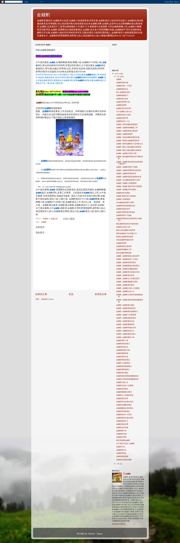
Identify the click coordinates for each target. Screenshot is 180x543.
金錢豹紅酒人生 (122, 382)
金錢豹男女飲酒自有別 (124, 402)
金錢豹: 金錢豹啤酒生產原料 (127, 131)
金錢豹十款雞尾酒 (123, 363)
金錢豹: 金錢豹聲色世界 (125, 275)
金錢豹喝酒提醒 (122, 456)
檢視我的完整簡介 (119, 524)
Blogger (100, 534)
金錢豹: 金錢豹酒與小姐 (125, 337)
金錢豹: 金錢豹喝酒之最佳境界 (127, 256)
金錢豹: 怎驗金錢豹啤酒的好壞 (127, 137)
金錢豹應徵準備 (122, 82)
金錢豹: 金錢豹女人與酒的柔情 (127, 278)
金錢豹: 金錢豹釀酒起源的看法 (127, 266)
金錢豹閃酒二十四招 (124, 86)
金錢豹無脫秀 (121, 105)
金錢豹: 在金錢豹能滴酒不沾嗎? (128, 180)
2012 (117, 74)
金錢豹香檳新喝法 (123, 360)
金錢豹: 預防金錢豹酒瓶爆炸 (127, 124)
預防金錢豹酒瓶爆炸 (124, 253)
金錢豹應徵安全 (122, 89)
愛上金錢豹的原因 (123, 92)
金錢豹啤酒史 (121, 453)
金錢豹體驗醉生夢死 (124, 392)
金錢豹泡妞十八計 (123, 121)
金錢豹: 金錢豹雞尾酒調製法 (127, 311)
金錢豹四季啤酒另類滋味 (125, 212)
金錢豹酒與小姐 (122, 340)
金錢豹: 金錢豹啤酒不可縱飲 (127, 167)
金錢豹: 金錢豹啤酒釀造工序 (127, 128)
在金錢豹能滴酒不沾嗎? (125, 202)
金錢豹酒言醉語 (122, 389)
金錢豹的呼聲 (121, 437)
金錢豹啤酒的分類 (123, 350)
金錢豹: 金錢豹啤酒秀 (124, 134)
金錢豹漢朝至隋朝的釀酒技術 (127, 376)
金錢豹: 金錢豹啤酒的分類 (126, 328)
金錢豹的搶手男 (122, 118)
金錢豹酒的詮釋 (122, 424)
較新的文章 (41, 294)
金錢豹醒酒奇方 (122, 421)
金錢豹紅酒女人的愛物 (124, 385)
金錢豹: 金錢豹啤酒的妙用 (126, 173)
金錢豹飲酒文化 (122, 347)
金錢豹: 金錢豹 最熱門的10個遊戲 (129, 186)
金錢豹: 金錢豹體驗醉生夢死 (127, 282)
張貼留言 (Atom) (47, 299)
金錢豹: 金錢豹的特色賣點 (126, 189)
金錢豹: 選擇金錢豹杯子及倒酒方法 (129, 144)
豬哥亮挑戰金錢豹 (123, 440)
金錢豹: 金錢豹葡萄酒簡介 (126, 308)
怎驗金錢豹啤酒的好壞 (124, 240)
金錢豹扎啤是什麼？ (124, 227)
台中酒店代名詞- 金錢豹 (125, 443)
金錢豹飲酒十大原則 (124, 414)
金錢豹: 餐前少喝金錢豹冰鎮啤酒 (128, 147)
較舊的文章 (101, 294)
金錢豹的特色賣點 (123, 193)
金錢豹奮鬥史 (121, 431)
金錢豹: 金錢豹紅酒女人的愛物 (127, 288)
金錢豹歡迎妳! (121, 434)
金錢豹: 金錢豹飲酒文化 (125, 331)
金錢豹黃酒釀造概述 (124, 405)
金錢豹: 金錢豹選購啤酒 (125, 324)
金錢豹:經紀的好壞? (123, 108)
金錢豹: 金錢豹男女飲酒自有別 (127, 272)
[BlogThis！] (66, 219)
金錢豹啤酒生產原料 (124, 246)
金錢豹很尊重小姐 (123, 102)
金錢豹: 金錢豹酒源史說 (125, 321)
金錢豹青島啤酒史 (123, 411)
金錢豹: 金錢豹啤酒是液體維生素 (128, 177)
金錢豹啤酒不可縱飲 (124, 215)
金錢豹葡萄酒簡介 (123, 369)
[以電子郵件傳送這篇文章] (64, 219)
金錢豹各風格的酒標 (124, 460)
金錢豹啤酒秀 (121, 243)
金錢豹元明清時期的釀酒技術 (127, 379)
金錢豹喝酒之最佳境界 (124, 418)
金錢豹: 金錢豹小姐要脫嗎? (126, 183)
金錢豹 (43, 14)
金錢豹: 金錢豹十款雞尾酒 (126, 315)
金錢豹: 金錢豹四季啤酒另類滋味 (128, 170)
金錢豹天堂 (120, 447)
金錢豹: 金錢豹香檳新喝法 (126, 318)
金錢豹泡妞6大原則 (123, 115)
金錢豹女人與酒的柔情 (124, 395)
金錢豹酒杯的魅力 (123, 344)
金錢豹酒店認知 (122, 99)
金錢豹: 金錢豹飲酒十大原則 (127, 259)
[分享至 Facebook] (71, 219)
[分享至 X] (69, 219)
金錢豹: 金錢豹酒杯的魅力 (126, 334)
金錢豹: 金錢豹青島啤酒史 (126, 262)
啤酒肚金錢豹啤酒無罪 (124, 237)
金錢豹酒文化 (121, 450)
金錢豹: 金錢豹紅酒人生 (125, 291)
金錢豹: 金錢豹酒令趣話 (125, 305)
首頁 (71, 294)
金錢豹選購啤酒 (122, 353)
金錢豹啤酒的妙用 (123, 209)
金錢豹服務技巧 (122, 95)
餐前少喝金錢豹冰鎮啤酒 (125, 230)
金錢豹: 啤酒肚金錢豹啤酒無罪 (127, 141)
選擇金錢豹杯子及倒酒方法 (126, 233)
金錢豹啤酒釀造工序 (124, 249)
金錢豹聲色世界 (122, 398)
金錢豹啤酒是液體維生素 (125, 206)
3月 (118, 76)
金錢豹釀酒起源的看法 (124, 408)
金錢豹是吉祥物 (122, 427)
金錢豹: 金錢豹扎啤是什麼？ (127, 153)
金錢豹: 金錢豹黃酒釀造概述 (127, 269)
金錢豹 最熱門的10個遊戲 (126, 196)
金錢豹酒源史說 (122, 357)
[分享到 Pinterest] (73, 219)
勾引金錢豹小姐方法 (124, 111)
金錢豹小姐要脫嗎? (123, 199)
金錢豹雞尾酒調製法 (124, 366)
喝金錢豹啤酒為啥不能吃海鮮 (127, 224)
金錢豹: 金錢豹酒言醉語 (125, 285)
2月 (118, 464)
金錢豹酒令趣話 (122, 373)
